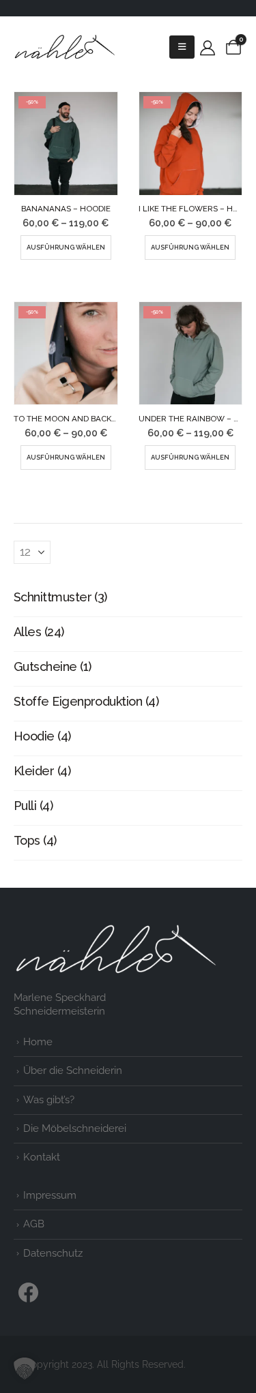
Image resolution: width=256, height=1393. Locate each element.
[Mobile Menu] (182, 47)
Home (38, 1042)
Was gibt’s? (48, 1100)
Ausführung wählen (66, 247)
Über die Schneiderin (72, 1070)
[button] (24, 1368)
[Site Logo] (65, 47)
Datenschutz (53, 1253)
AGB (33, 1224)
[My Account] (207, 47)
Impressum (49, 1195)
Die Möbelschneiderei (74, 1128)
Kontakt (41, 1157)
